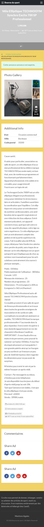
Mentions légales (22, 516)
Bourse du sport (12, 2)
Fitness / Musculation (11, 30)
